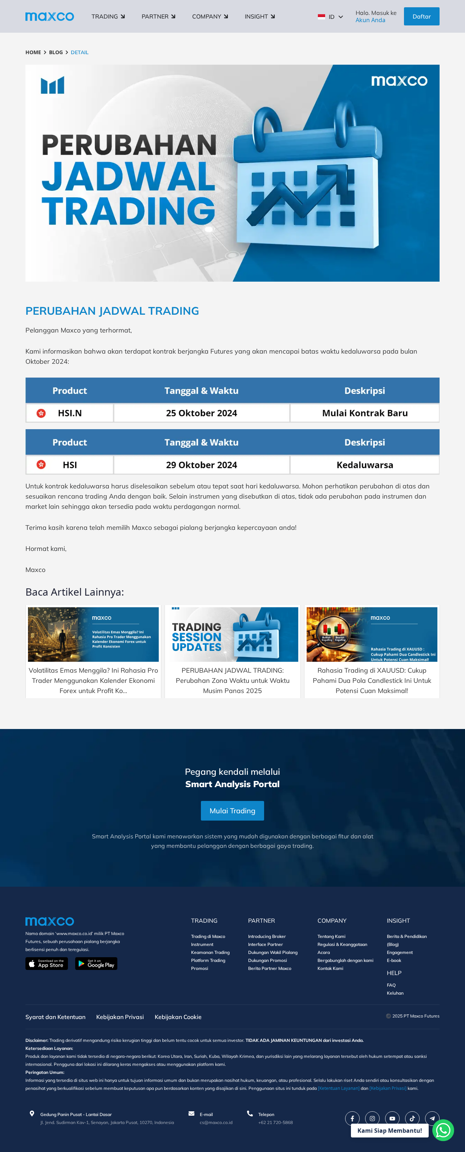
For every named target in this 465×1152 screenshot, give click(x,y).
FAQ (391, 985)
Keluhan (395, 993)
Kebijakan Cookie (178, 1016)
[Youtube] (392, 1118)
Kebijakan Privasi (120, 1016)
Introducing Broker (267, 936)
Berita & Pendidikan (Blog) (407, 940)
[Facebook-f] (352, 1118)
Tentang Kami (331, 936)
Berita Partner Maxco (269, 968)
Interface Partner (265, 944)
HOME (33, 52)
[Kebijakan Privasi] (388, 1088)
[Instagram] (372, 1118)
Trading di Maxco (208, 936)
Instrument (202, 944)
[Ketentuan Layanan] (339, 1088)
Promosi (199, 968)
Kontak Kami (330, 968)
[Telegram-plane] (432, 1118)
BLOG (56, 52)
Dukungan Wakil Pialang (273, 952)
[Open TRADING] (123, 16)
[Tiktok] (412, 1118)
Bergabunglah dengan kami (345, 960)
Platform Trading (208, 960)
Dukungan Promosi (267, 960)
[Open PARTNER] (173, 16)
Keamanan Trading (210, 952)
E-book (394, 960)
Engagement (400, 952)
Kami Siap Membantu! (389, 1131)
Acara (324, 952)
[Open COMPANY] (226, 16)
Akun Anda (370, 20)
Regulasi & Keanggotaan (342, 944)
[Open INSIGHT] (273, 16)
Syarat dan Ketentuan (55, 1016)
